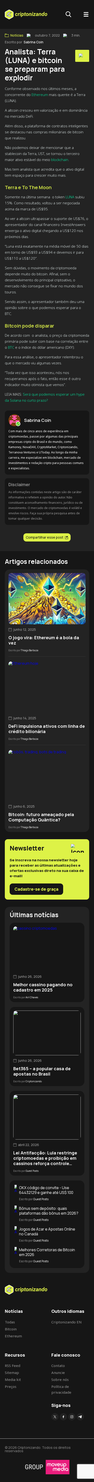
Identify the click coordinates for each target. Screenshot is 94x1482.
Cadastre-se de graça (36, 889)
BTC (11, 347)
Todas (10, 1322)
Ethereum (40, 94)
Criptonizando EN (66, 1322)
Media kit (13, 1379)
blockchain (59, 159)
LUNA (70, 196)
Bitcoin (11, 1329)
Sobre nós (60, 1379)
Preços (10, 1386)
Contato (58, 1365)
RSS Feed (12, 1365)
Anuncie (58, 1372)
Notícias (16, 35)
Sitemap (12, 1372)
